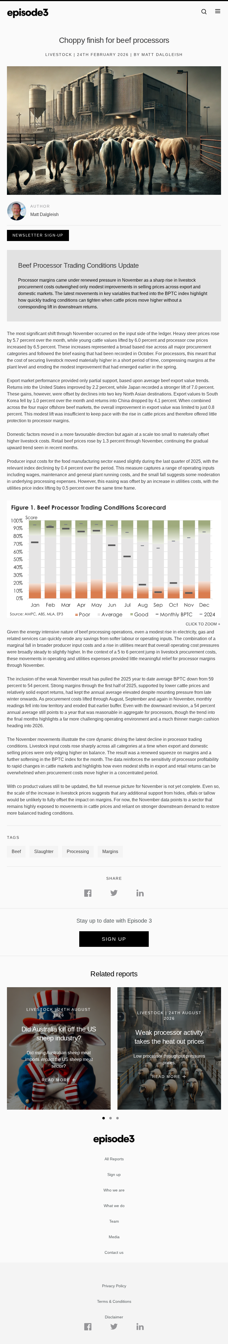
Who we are (114, 1190)
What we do (114, 1205)
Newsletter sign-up (38, 235)
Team (114, 1221)
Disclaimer (114, 1317)
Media (114, 1237)
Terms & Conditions (114, 1301)
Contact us (114, 1252)
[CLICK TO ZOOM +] (114, 616)
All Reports (114, 1159)
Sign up (114, 939)
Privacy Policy (114, 1286)
